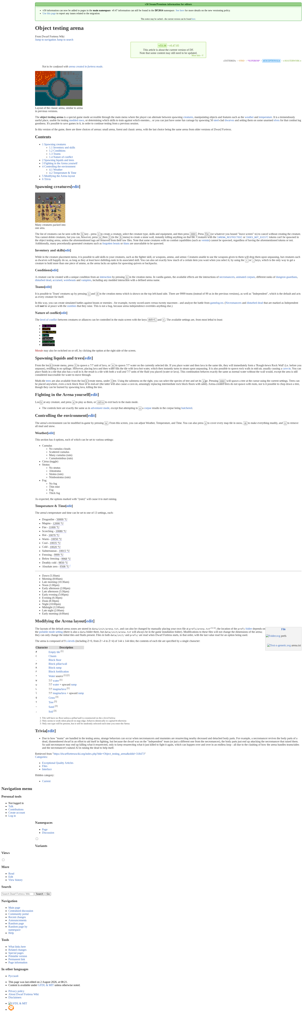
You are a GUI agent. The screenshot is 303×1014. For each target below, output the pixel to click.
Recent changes (17, 917)
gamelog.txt (216, 302)
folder (248, 628)
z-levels (70, 640)
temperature (265, 117)
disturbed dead (43, 280)
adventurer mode (100, 408)
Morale (39, 350)
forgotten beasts (111, 243)
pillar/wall (61, 663)
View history (15, 879)
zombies (71, 305)
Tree (51, 702)
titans (126, 243)
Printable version (17, 956)
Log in (12, 815)
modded (73, 120)
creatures (188, 117)
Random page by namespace (17, 928)
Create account (16, 812)
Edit (10, 876)
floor (58, 659)
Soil (51, 711)
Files (44, 766)
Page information (17, 962)
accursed (57, 280)
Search (6, 887)
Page (45, 829)
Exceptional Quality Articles (57, 762)
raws (81, 120)
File (283, 629)
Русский (13, 975)
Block (52, 659)
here (193, 19)
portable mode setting (51, 631)
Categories (41, 756)
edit (75, 186)
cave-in (287, 368)
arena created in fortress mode (85, 66)
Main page (14, 907)
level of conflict (48, 319)
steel (216, 120)
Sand (51, 707)
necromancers (227, 276)
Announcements (17, 920)
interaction (105, 276)
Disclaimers (14, 997)
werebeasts (70, 280)
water (56, 680)
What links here (17, 946)
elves (277, 120)
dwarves (229, 120)
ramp (59, 667)
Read (11, 873)
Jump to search (65, 39)
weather (249, 117)
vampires (86, 280)
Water (52, 676)
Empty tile (54, 652)
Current (46, 781)
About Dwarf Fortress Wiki (23, 994)
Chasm (52, 656)
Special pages (15, 952)
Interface (47, 769)
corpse (147, 408)
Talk (10, 806)
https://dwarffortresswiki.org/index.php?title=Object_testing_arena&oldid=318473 (99, 753)
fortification (62, 671)
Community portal (18, 913)
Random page (16, 923)
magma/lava (59, 689)
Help (11, 932)
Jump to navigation (45, 39)
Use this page (49, 13)
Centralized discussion (20, 910)
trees (48, 380)
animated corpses (245, 276)
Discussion (48, 832)
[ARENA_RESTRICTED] (229, 237)
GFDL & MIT (46, 985)
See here (180, 10)
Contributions (15, 809)
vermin (205, 240)
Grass (52, 697)
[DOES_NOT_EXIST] (257, 237)
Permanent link (16, 959)
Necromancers (233, 302)
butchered (186, 408)
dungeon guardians (286, 276)
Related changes (17, 949)
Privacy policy (16, 991)
